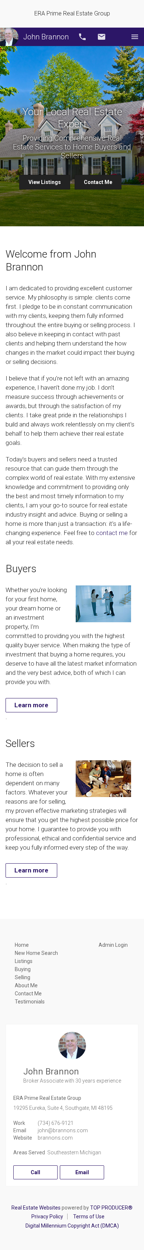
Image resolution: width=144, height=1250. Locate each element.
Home (22, 945)
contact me (112, 533)
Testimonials (30, 1002)
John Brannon (46, 36)
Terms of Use (88, 1216)
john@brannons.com (63, 1130)
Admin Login (113, 945)
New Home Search (36, 953)
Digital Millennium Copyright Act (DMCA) (72, 1226)
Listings (23, 961)
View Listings (44, 182)
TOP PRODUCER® (111, 1208)
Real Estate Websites (36, 1208)
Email (101, 37)
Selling (22, 977)
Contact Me (98, 182)
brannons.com (55, 1138)
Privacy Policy (47, 1216)
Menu (135, 37)
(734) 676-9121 (55, 1123)
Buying (23, 969)
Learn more (31, 705)
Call (82, 37)
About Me (26, 985)
